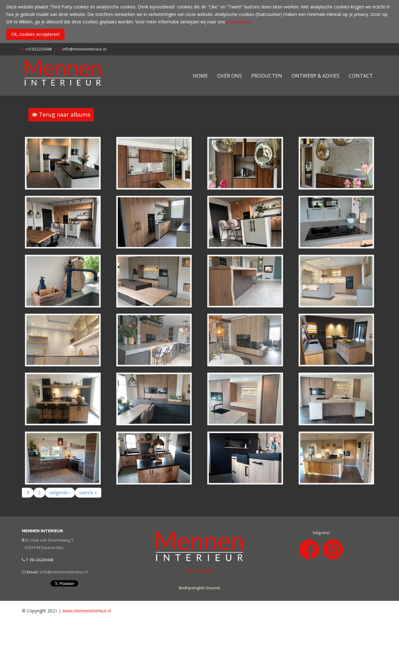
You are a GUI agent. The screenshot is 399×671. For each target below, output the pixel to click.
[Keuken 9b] (245, 280)
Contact (361, 75)
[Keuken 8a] (336, 280)
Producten (266, 75)
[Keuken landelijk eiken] (336, 458)
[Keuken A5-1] (154, 340)
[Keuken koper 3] (336, 163)
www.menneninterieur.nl (86, 611)
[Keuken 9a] (154, 280)
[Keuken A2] (154, 399)
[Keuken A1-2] (336, 399)
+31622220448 (38, 49)
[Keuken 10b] (336, 221)
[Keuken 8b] (62, 340)
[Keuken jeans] (62, 458)
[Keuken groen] (62, 163)
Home (200, 75)
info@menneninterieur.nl (84, 49)
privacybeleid (239, 22)
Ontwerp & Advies (315, 75)
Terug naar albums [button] (63, 114)
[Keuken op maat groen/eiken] (62, 221)
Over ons (229, 75)
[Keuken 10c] (62, 280)
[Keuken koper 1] (154, 163)
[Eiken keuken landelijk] (154, 458)
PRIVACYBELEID (199, 571)
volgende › (60, 492)
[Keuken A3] (62, 399)
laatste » (88, 492)
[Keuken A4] (336, 340)
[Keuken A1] (245, 399)
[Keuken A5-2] (245, 340)
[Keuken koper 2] (245, 163)
